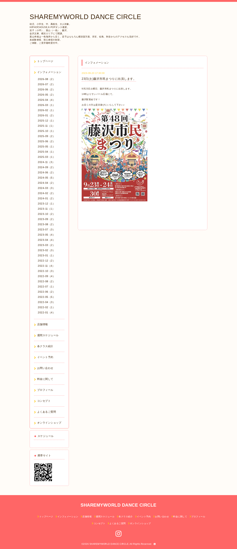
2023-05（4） (46, 234)
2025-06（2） (46, 141)
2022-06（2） (46, 291)
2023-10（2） (46, 213)
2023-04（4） (46, 239)
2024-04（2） (46, 182)
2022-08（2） (46, 281)
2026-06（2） (46, 89)
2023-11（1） (46, 208)
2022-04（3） (46, 302)
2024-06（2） (46, 172)
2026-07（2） (46, 84)
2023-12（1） (46, 203)
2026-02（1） (46, 110)
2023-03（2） (46, 245)
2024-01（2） (46, 198)
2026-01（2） (46, 115)
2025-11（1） (46, 125)
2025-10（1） (46, 130)
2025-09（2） (46, 136)
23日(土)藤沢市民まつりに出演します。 (109, 78)
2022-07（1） (46, 286)
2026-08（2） (46, 79)
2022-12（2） (46, 260)
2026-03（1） (46, 105)
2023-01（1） (46, 255)
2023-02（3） (46, 250)
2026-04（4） (46, 99)
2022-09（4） (46, 276)
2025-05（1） (46, 146)
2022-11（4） (46, 265)
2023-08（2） (46, 224)
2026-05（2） (46, 94)
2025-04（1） (46, 151)
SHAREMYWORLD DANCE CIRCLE (85, 17)
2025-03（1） (46, 156)
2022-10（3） (46, 270)
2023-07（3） (46, 229)
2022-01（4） (46, 312)
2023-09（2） (46, 219)
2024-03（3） (46, 188)
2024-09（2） (46, 167)
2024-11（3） (46, 162)
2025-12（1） (46, 120)
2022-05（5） (46, 296)
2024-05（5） (46, 177)
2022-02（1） (46, 307)
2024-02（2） (46, 193)
